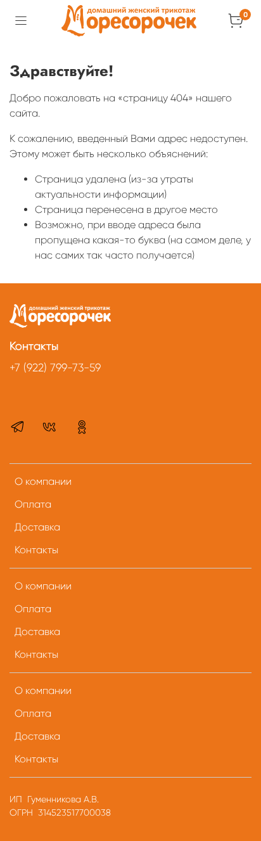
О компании (43, 481)
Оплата (33, 504)
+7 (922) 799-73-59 (55, 367)
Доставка (37, 527)
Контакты (36, 550)
